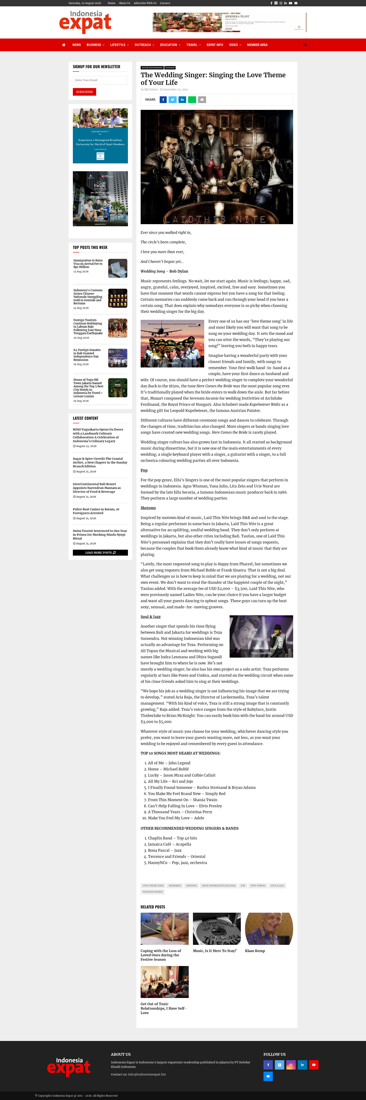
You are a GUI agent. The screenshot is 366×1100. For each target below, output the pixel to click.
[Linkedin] (302, 1065)
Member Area (257, 45)
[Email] (268, 1076)
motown (191, 885)
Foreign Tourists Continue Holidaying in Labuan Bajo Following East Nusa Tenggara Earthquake (88, 327)
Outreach (143, 45)
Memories (175, 885)
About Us (124, 3)
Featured (170, 67)
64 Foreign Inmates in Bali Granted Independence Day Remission (87, 355)
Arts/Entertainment (152, 67)
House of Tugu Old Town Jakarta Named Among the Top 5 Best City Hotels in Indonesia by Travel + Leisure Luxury (88, 388)
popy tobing (258, 885)
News (76, 45)
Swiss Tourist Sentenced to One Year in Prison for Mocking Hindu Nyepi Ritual (100, 534)
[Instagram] (291, 1065)
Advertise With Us (145, 3)
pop (243, 885)
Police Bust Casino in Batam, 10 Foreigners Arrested (96, 511)
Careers (165, 3)
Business (94, 45)
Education (168, 45)
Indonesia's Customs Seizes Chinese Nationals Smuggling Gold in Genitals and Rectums (88, 297)
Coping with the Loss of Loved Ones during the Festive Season (161, 955)
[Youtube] (314, 1065)
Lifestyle (117, 45)
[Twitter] (279, 1065)
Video (233, 45)
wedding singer (152, 891)
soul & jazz (277, 885)
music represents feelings (219, 885)
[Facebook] (268, 1065)
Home (111, 3)
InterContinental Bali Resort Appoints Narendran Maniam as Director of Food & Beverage (97, 488)
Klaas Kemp (255, 951)
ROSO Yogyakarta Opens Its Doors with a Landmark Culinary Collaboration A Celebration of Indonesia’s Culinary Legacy (98, 435)
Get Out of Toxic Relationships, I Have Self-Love (164, 1008)
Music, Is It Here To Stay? (214, 951)
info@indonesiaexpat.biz (147, 1074)
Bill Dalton (151, 89)
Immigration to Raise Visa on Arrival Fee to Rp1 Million (88, 264)
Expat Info (215, 45)
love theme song (153, 885)
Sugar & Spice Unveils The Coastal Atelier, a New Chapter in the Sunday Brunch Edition (100, 462)
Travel (191, 45)
